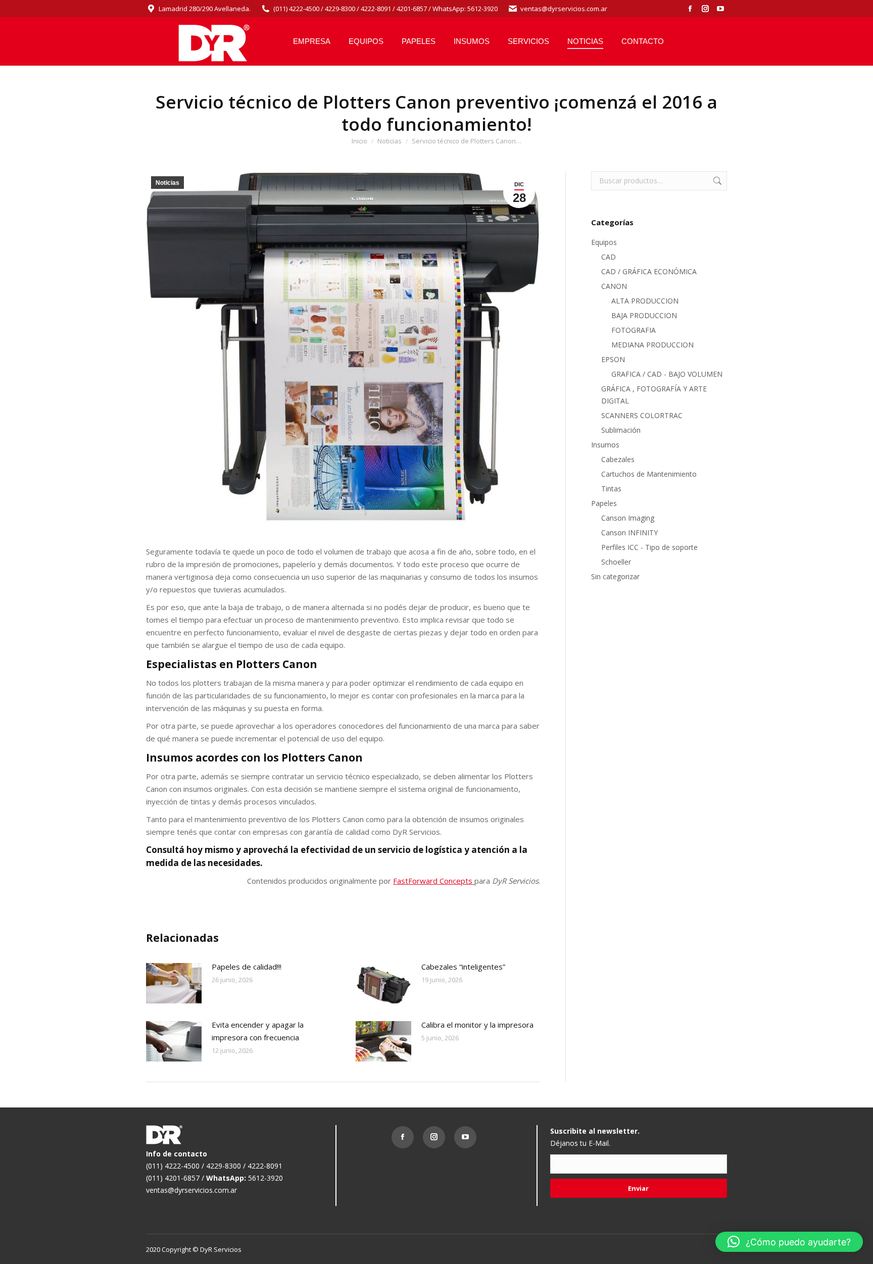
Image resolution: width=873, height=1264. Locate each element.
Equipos (604, 242)
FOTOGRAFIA (633, 330)
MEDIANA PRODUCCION (652, 344)
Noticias (167, 182)
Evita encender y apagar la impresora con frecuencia (258, 1031)
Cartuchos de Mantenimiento (649, 474)
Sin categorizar (615, 576)
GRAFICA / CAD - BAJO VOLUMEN (666, 374)
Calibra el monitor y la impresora (477, 1025)
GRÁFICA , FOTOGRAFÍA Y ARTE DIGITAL (654, 395)
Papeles (604, 503)
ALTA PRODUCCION (644, 301)
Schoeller (616, 562)
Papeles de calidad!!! (246, 967)
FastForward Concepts (433, 881)
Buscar (716, 180)
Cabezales (618, 459)
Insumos (605, 444)
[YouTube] (467, 1139)
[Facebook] (405, 1139)
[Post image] (174, 983)
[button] (789, 1242)
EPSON (613, 359)
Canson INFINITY (629, 532)
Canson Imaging (627, 518)
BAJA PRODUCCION (644, 315)
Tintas (611, 488)
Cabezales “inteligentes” (463, 967)
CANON (614, 286)
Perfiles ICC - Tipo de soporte (649, 547)
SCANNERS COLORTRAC (642, 415)
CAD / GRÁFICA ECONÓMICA (649, 271)
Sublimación (621, 430)
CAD (608, 257)
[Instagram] (436, 1139)
